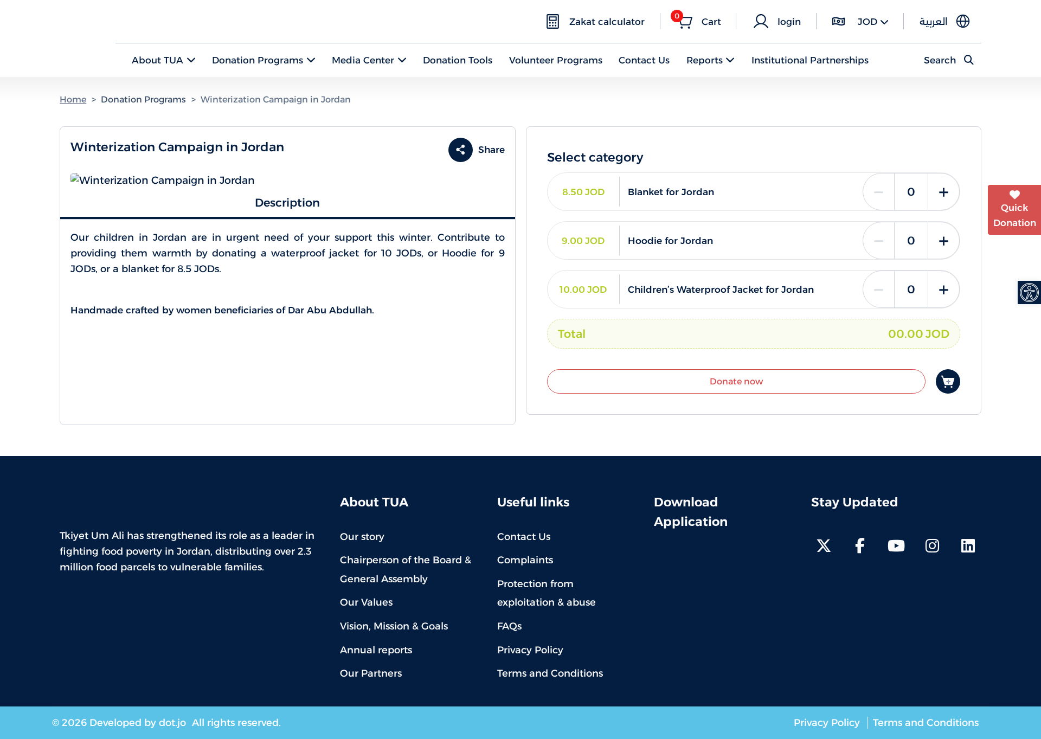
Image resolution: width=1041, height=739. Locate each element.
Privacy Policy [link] (530, 650)
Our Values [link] (366, 602)
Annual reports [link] (376, 650)
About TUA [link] (157, 60)
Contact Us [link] (644, 60)
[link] (1029, 292)
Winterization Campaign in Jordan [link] (276, 99)
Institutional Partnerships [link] (810, 60)
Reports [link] (704, 60)
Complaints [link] (525, 560)
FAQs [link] (509, 626)
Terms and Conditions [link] (550, 673)
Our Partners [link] (371, 673)
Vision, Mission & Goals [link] (394, 626)
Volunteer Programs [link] (555, 60)
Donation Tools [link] (457, 60)
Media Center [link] (363, 60)
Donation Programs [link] (257, 60)
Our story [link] (362, 537)
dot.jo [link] (174, 723)
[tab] (287, 203)
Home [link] (73, 99)
